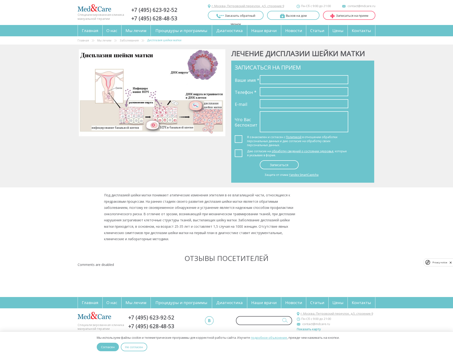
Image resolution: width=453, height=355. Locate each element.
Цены (338, 30)
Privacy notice (439, 262)
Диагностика (229, 30)
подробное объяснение (269, 337)
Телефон (245, 92)
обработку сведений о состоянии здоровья (302, 151)
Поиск (285, 320)
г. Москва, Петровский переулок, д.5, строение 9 (248, 6)
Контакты (361, 30)
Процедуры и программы (181, 30)
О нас (111, 30)
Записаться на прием (352, 15)
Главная (90, 30)
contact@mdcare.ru (361, 6)
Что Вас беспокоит (246, 122)
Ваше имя (247, 80)
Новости (293, 30)
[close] (451, 262)
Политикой (294, 137)
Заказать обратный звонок (240, 16)
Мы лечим (136, 30)
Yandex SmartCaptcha (304, 175)
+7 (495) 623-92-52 (154, 10)
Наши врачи (264, 30)
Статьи (317, 30)
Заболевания (129, 40)
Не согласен (134, 347)
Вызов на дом (296, 15)
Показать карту (309, 329)
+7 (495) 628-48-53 (154, 18)
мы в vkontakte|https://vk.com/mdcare (209, 320)
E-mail (241, 104)
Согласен (108, 347)
